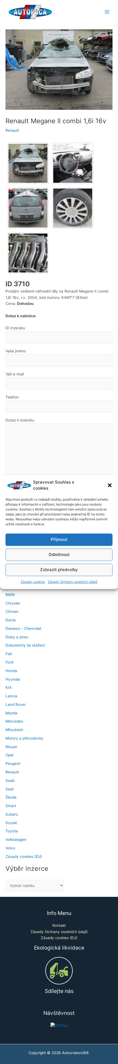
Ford (9, 662)
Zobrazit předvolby (59, 569)
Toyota (11, 831)
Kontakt (59, 925)
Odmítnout (59, 554)
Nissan (11, 747)
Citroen (11, 611)
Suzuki (11, 823)
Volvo (10, 848)
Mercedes (14, 721)
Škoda (10, 797)
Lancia (11, 696)
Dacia (10, 620)
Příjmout (59, 539)
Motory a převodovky (24, 738)
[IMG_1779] (28, 253)
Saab (10, 780)
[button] (110, 485)
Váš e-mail (14, 374)
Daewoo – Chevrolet (23, 628)
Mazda (11, 713)
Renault (12, 130)
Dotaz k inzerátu (19, 420)
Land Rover (15, 704)
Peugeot (12, 763)
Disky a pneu (16, 637)
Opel (9, 755)
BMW (10, 595)
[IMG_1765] (28, 163)
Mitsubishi (14, 730)
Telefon (12, 397)
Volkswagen (15, 839)
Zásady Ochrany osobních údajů (72, 582)
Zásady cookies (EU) (23, 856)
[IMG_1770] (28, 208)
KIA (8, 687)
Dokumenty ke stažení (25, 645)
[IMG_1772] (72, 208)
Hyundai (12, 679)
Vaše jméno (15, 351)
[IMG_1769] (72, 163)
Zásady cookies (33, 582)
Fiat (8, 654)
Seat (9, 789)
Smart (10, 806)
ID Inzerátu (15, 328)
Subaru (11, 814)
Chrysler (12, 603)
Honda (11, 671)
